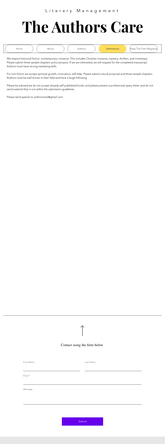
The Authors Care (82, 26)
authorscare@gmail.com (48, 97)
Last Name (90, 362)
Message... (28, 389)
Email (26, 375)
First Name (28, 362)
